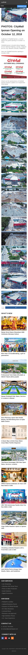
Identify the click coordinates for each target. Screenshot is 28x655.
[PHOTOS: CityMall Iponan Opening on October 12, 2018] (14, 323)
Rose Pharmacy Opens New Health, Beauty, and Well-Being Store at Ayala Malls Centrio (13, 419)
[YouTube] (6, 638)
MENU (3, 5)
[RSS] (12, 638)
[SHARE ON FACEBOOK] (16, 307)
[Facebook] (2, 638)
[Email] (9, 638)
